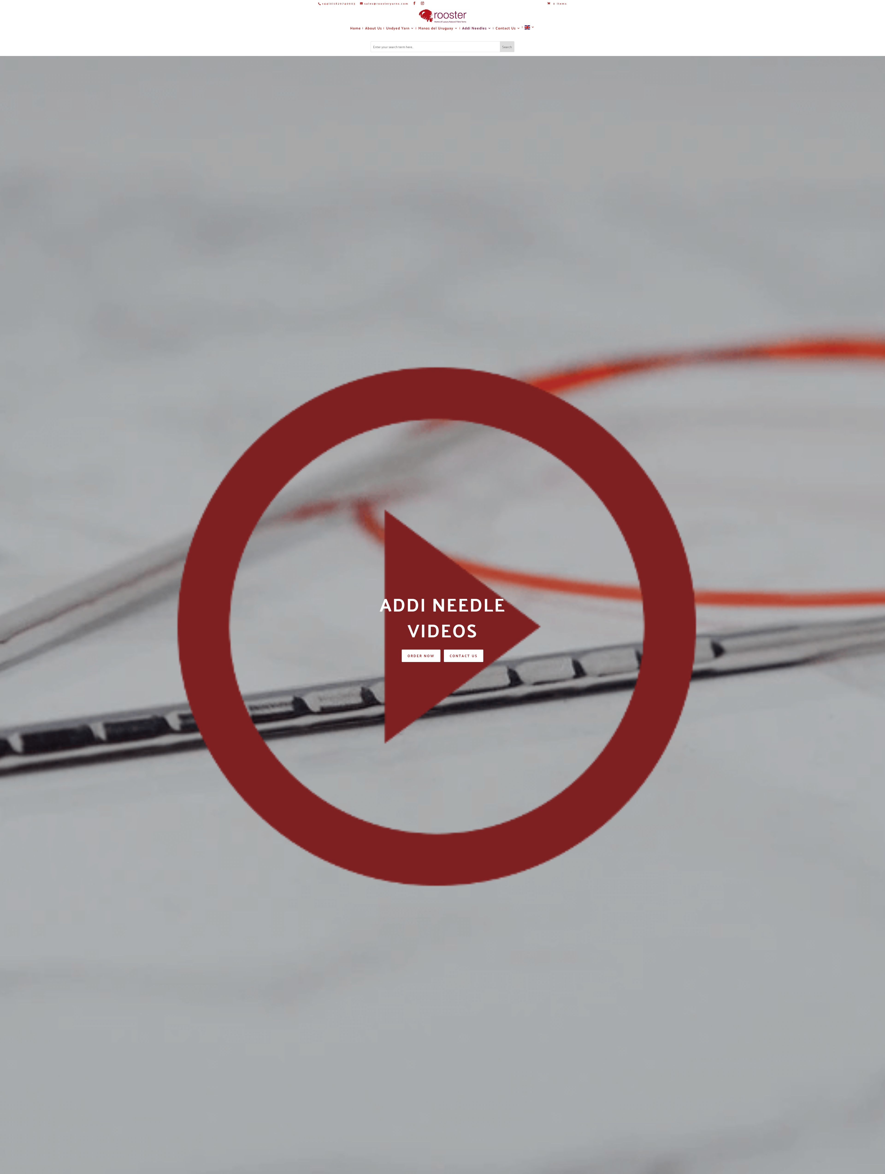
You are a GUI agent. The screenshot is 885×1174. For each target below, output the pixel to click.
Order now (421, 655)
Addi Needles (474, 28)
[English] (530, 29)
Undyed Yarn (398, 28)
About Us (373, 28)
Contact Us (506, 28)
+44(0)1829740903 (339, 3)
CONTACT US (464, 655)
